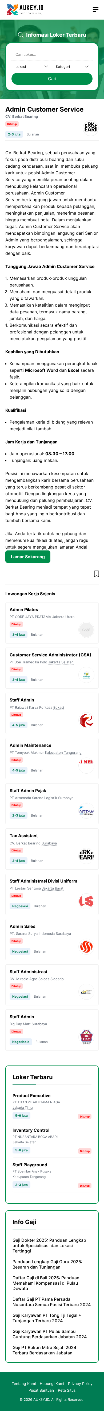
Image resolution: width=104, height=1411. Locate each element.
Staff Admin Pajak (28, 790)
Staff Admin (22, 700)
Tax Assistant (24, 835)
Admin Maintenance (30, 745)
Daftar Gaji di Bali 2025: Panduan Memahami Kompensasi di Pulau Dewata (46, 1283)
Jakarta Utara (63, 617)
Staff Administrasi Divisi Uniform (43, 881)
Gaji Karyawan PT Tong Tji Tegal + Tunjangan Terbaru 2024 (47, 1318)
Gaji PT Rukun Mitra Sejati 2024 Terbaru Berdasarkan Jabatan (44, 1350)
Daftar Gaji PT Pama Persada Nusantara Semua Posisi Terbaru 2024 (52, 1301)
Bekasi (58, 707)
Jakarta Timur (23, 1107)
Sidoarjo (57, 979)
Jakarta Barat (52, 888)
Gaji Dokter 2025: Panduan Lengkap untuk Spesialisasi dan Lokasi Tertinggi (49, 1245)
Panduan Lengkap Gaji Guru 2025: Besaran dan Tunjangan (47, 1264)
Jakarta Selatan (61, 662)
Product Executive (32, 1095)
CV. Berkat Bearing (21, 116)
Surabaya (65, 798)
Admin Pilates (24, 609)
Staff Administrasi (28, 971)
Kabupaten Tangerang (63, 752)
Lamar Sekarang (28, 556)
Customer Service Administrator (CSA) (50, 654)
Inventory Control (31, 1130)
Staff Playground (30, 1164)
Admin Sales (22, 926)
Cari (52, 78)
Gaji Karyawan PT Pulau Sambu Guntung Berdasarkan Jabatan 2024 (50, 1334)
